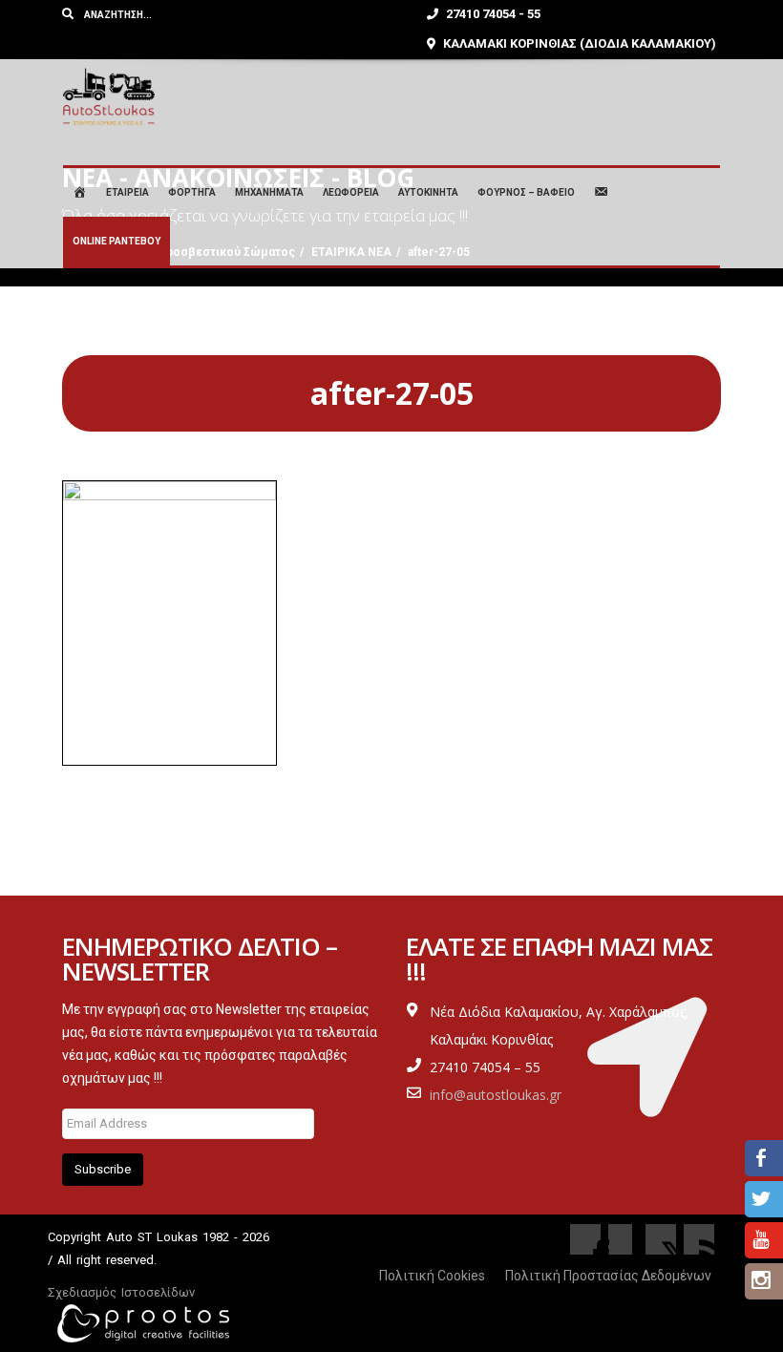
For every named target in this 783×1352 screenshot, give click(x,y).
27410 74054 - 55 (491, 14)
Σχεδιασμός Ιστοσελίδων (121, 1292)
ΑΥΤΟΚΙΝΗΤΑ (428, 192)
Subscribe (102, 1169)
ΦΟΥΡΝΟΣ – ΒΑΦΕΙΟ (526, 192)
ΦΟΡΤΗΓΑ (192, 192)
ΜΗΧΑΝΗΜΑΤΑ (269, 192)
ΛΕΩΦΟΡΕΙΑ (351, 192)
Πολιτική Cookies (432, 1275)
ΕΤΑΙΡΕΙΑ (127, 192)
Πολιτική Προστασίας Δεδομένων (608, 1275)
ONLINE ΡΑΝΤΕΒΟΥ (116, 241)
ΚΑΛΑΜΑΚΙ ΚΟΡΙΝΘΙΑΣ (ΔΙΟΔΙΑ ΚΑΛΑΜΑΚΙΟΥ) (578, 43)
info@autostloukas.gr (495, 1095)
